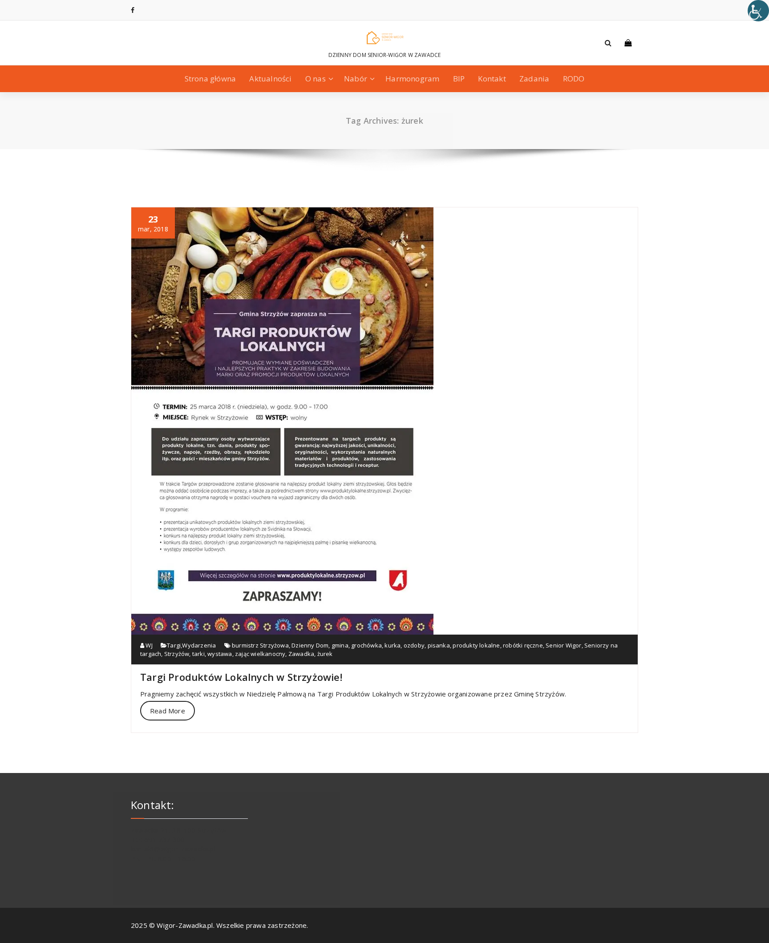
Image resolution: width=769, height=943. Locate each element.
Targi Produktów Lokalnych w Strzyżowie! (241, 677)
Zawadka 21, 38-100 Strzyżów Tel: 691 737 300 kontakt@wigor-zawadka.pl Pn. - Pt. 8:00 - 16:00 (179, 844)
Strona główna (210, 78)
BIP (459, 78)
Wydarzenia (199, 645)
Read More (167, 710)
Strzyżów (177, 654)
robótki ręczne (523, 645)
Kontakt (492, 78)
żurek (325, 654)
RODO (574, 78)
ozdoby (414, 645)
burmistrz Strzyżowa (260, 645)
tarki (198, 654)
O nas (315, 78)
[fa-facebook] (132, 10)
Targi (174, 645)
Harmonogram (412, 78)
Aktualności (270, 78)
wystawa (219, 654)
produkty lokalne (476, 645)
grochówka (366, 645)
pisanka (439, 645)
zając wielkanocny (260, 654)
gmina (340, 645)
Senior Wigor (563, 645)
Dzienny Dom (309, 645)
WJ (148, 645)
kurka (392, 645)
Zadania (534, 78)
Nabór (355, 78)
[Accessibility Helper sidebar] (758, 10)
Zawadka (301, 654)
